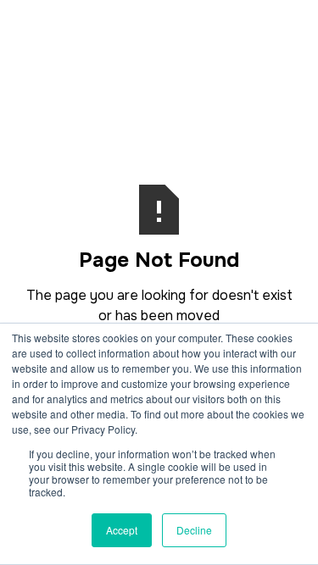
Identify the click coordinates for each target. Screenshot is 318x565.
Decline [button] (194, 530)
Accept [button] (121, 530)
